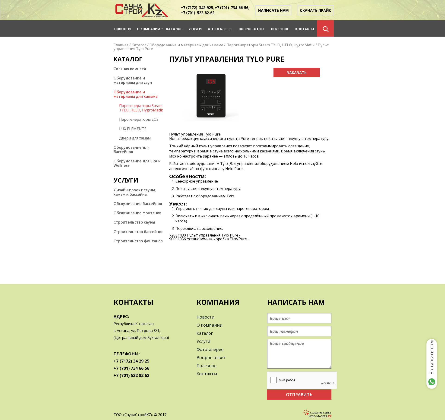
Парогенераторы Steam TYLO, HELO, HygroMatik (270, 44)
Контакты (304, 29)
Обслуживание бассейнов (138, 204)
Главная (121, 44)
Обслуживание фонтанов (137, 213)
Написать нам (273, 10)
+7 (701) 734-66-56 (231, 7)
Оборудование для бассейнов (131, 149)
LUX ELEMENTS (132, 129)
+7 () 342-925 (197, 7)
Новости (122, 29)
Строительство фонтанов (138, 241)
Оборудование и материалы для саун (133, 80)
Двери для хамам (135, 138)
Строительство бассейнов (138, 232)
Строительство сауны (134, 222)
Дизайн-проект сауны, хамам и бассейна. (135, 192)
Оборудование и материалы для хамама (186, 44)
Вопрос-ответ (252, 29)
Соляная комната (130, 69)
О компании (148, 29)
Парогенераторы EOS (139, 119)
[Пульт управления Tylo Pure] (211, 122)
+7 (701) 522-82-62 (197, 12)
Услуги (195, 29)
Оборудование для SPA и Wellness (137, 163)
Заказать (297, 72)
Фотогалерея (220, 29)
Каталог (174, 29)
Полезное (280, 29)
